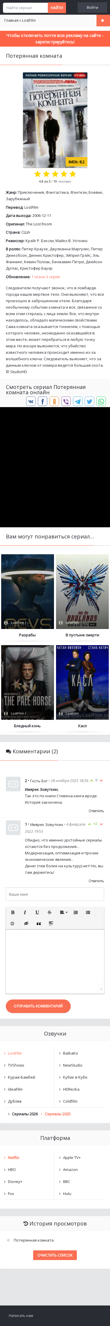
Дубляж (15, 1101)
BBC (66, 1181)
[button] (12, 912)
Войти (92, 7)
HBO (12, 1169)
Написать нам (21, 1315)
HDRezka (71, 1089)
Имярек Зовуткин (46, 824)
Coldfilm (70, 1101)
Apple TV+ (72, 1157)
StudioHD (18, 371)
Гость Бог (39, 780)
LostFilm (31, 207)
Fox (11, 1193)
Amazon (70, 1169)
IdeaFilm (15, 1089)
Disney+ (15, 1181)
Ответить (96, 810)
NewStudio (72, 1065)
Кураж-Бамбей (21, 1077)
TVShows (16, 1065)
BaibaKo (70, 1053)
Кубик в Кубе (75, 1077)
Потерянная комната (34, 1240)
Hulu (67, 1193)
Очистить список (55, 1255)
